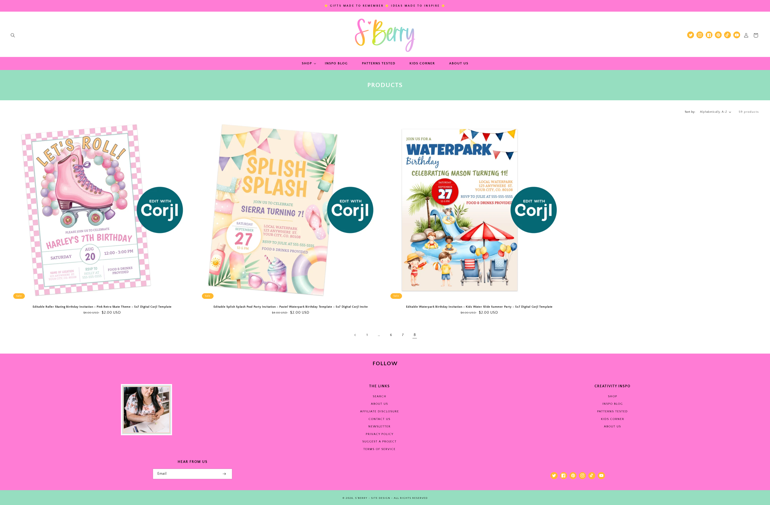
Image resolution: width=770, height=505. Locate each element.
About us (379, 404)
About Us (612, 426)
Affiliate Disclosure (379, 411)
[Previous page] (355, 335)
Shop (612, 396)
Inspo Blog (612, 404)
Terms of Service (379, 449)
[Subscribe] (224, 474)
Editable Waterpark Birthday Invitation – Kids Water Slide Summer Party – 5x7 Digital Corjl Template (479, 306)
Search (379, 396)
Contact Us (379, 419)
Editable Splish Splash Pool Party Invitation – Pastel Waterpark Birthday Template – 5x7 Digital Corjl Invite (291, 306)
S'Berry (361, 498)
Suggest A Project (379, 441)
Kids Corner (612, 419)
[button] (13, 35)
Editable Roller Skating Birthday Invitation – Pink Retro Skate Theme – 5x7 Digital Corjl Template (102, 306)
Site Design (380, 498)
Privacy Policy (379, 434)
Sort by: (690, 112)
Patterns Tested (612, 411)
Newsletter (379, 426)
